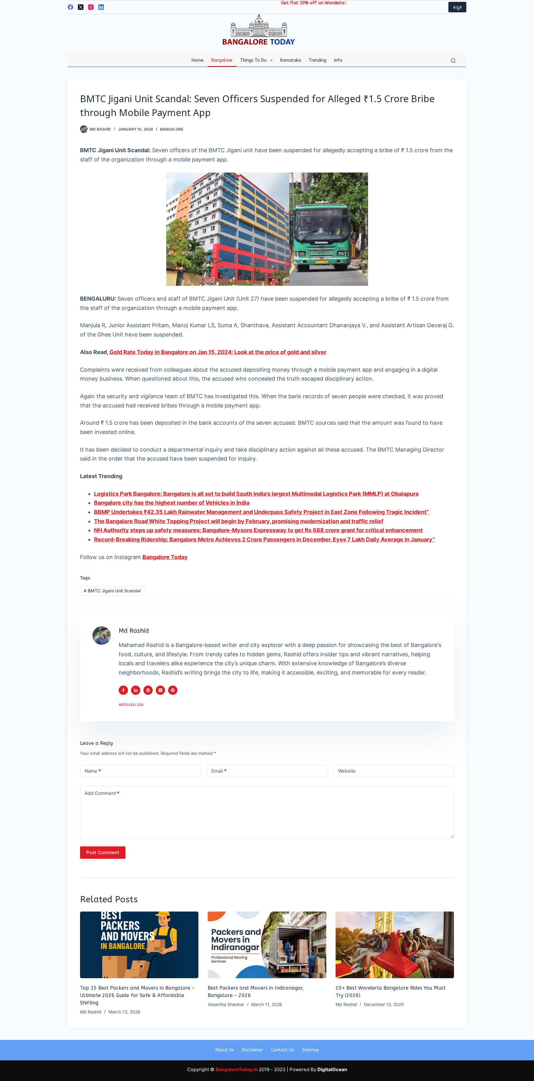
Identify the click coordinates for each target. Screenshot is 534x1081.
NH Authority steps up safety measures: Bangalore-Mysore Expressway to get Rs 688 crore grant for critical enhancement (258, 530)
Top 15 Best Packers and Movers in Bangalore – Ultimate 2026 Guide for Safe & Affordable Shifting (137, 995)
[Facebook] (70, 7)
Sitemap (310, 1050)
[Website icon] (148, 690)
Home (198, 60)
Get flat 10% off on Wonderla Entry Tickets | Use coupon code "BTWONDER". (333, 3)
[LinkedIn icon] (135, 690)
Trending (317, 60)
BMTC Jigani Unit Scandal (112, 590)
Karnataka (290, 60)
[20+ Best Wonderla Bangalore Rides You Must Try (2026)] (395, 945)
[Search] (453, 60)
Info (338, 60)
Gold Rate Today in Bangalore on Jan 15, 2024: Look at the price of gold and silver (217, 352)
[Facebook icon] (123, 690)
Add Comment (102, 793)
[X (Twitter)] (80, 7)
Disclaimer (252, 1050)
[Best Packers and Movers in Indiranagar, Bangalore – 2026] (267, 945)
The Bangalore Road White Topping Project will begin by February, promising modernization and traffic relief (239, 521)
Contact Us (282, 1050)
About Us (224, 1050)
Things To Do (253, 60)
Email (219, 771)
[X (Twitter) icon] (160, 690)
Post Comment (102, 852)
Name (93, 771)
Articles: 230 (131, 705)
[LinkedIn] (101, 7)
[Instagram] (91, 7)
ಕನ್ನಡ (457, 7)
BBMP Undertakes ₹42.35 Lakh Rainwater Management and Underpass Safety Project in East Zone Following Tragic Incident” (261, 512)
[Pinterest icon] (172, 690)
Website (347, 771)
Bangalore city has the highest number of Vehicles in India (171, 502)
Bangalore (221, 60)
